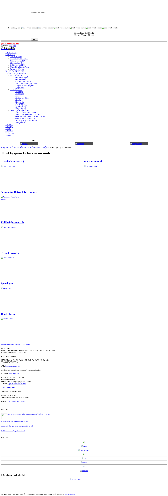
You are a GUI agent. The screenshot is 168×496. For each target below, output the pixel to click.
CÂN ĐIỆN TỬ (14, 374)
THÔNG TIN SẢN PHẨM (19, 147)
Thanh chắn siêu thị (12, 161)
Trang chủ (4, 147)
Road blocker (9, 313)
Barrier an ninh (93, 161)
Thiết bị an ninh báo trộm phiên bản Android (13, 431)
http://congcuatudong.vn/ (16, 401)
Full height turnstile (12, 222)
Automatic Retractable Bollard (19, 192)
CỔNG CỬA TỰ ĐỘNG (39, 147)
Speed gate (7, 283)
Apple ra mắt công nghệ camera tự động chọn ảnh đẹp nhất (17, 426)
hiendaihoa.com (70, 494)
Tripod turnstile (10, 252)
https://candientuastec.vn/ (17, 384)
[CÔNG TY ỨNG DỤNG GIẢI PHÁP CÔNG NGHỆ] (39, 23)
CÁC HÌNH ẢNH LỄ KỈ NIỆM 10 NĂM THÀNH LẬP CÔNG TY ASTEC (28, 414)
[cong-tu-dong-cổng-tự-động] (24, 144)
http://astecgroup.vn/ (12, 366)
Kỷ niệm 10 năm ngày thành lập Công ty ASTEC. (14, 421)
